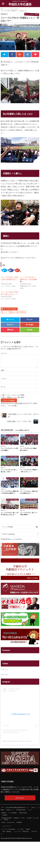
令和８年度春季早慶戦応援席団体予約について (17, 807)
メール (3, 379)
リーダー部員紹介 (12, 812)
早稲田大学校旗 (23, 812)
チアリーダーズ (6, 826)
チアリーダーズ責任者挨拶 (8, 829)
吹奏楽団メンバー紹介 (19, 818)
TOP (3, 807)
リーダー (5, 312)
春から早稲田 (16, 312)
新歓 (24, 312)
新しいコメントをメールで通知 (13, 395)
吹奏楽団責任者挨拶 (7, 818)
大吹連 (3, 822)
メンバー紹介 (20, 829)
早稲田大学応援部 (20, 4)
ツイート (4, 669)
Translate (18, 539)
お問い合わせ (20, 798)
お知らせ (33, 807)
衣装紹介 (28, 829)
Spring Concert (10, 822)
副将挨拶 (4, 812)
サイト (3, 387)
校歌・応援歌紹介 (7, 831)
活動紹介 (6, 819)
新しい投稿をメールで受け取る (13, 397)
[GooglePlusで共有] (20, 54)
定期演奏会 (19, 822)
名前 (3, 370)
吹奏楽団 (5, 815)
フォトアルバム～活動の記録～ (21, 831)
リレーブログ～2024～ (10, 309)
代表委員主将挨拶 (20, 809)
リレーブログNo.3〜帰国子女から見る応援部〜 (28, 279)
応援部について (10, 809)
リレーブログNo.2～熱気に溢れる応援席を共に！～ (9, 279)
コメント (4, 353)
